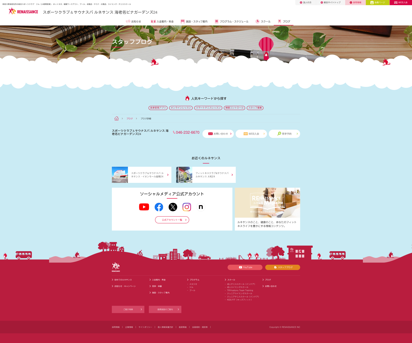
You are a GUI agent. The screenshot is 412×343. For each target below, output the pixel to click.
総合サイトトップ (332, 2)
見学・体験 (157, 286)
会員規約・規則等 (200, 327)
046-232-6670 (187, 132)
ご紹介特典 (128, 309)
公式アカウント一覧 (172, 220)
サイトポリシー (145, 327)
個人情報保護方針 (165, 327)
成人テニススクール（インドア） (241, 284)
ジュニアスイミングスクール (239, 293)
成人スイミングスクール (237, 287)
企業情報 (129, 327)
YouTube (247, 267)
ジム (191, 287)
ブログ (286, 21)
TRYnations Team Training (240, 290)
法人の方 (307, 2)
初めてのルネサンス (123, 280)
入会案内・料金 (165, 21)
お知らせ (136, 21)
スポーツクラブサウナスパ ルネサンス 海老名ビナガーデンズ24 (100, 12)
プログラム (194, 280)
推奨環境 (183, 327)
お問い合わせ (221, 134)
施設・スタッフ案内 (196, 21)
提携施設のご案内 (165, 309)
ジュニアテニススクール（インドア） (243, 297)
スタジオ (193, 284)
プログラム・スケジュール (234, 21)
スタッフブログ (285, 267)
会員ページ (380, 2)
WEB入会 (402, 2)
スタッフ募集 (255, 108)
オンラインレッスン (181, 108)
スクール (266, 21)
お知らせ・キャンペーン (125, 286)
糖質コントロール (234, 108)
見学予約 (287, 134)
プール (192, 290)
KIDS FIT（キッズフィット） (240, 300)
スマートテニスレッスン (208, 108)
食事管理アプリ (158, 108)
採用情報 (357, 2)
